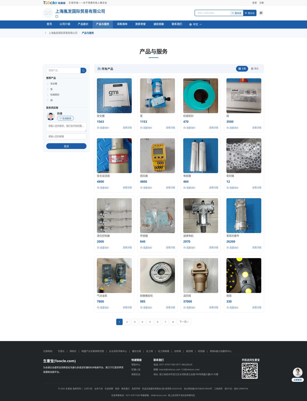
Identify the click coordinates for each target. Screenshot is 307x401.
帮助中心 (135, 364)
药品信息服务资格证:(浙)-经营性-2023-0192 (162, 388)
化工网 (149, 351)
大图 (244, 68)
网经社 (73, 351)
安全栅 (53, 83)
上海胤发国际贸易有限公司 (63, 32)
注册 (261, 2)
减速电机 (188, 235)
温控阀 (187, 295)
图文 (256, 68)
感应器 (144, 176)
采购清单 (122, 24)
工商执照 (218, 388)
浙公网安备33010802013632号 (198, 388)
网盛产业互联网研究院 (93, 351)
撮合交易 (136, 351)
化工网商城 (163, 351)
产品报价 (83, 24)
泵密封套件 (232, 235)
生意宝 (69, 388)
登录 (254, 2)
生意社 (61, 351)
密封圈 (230, 176)
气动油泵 (102, 295)
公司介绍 (65, 24)
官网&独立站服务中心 (221, 351)
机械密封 (54, 94)
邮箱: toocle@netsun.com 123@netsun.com (177, 369)
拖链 (229, 295)
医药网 (189, 351)
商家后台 (135, 374)
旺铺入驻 (135, 369)
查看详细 (127, 127)
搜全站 (251, 13)
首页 (49, 24)
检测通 (201, 351)
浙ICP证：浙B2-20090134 (236, 388)
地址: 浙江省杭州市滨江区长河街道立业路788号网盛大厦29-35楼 (186, 374)
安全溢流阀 (103, 176)
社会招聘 (109, 388)
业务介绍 (98, 388)
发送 (66, 146)
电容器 (187, 176)
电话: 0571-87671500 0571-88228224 (173, 364)
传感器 (144, 235)
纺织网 (177, 351)
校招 (117, 388)
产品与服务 (102, 24)
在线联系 (66, 118)
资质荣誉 (140, 24)
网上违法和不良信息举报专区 (181, 395)
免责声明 (136, 388)
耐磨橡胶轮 (146, 295)
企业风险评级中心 (118, 351)
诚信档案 (159, 24)
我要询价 (104, 127)
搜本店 (238, 13)
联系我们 (177, 24)
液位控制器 (103, 235)
